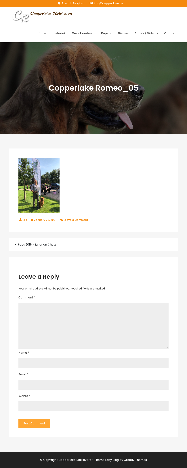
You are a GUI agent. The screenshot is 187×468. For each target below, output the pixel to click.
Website (24, 396)
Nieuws (123, 33)
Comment (26, 297)
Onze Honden (82, 33)
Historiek (59, 33)
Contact (170, 33)
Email (23, 374)
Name (23, 353)
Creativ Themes (135, 460)
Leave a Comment (76, 220)
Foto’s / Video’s (146, 33)
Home (41, 33)
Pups (104, 33)
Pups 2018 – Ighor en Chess (37, 244)
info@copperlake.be (108, 3)
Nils (24, 220)
